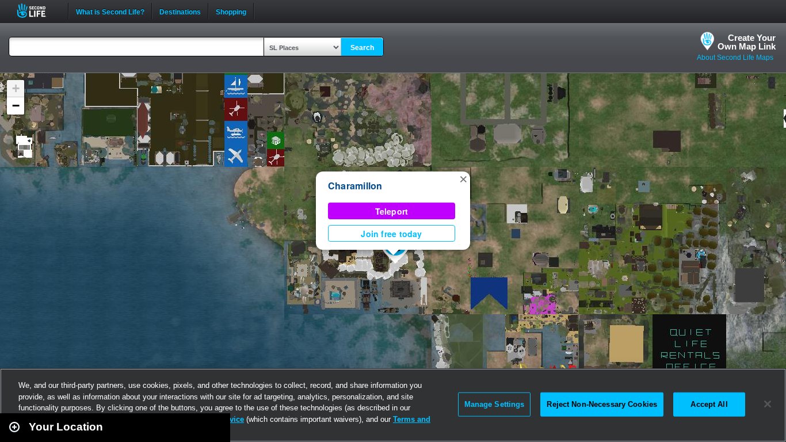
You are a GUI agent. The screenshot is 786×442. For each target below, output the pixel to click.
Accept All (708, 404)
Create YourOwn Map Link (747, 42)
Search (362, 48)
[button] (463, 178)
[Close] (767, 404)
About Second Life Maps (735, 58)
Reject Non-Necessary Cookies (602, 404)
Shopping (231, 11)
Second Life (37, 10)
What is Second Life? (110, 11)
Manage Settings (494, 404)
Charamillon (355, 185)
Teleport (392, 211)
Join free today (391, 233)
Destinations (180, 11)
